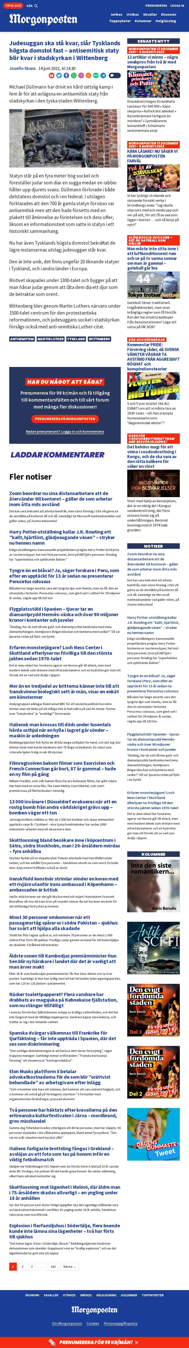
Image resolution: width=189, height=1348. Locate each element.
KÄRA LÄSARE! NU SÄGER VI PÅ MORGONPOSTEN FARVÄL (152, 156)
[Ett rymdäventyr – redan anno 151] (153, 973)
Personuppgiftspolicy (120, 1323)
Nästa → (69, 1266)
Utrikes (69, 1295)
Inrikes (86, 1295)
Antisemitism (22, 339)
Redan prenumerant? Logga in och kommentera (65, 431)
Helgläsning (106, 1295)
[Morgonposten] (51, 20)
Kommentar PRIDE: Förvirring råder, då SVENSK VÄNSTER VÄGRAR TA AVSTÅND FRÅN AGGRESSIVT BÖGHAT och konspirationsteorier (153, 357)
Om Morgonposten (67, 1323)
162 (53, 1266)
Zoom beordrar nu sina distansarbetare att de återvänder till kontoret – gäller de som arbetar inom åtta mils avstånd (152, 564)
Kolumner (129, 1295)
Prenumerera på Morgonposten (65, 418)
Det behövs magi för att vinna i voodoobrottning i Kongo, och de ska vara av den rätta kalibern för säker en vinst (152, 456)
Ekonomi (32, 1295)
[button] (32, 6)
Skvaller (51, 1295)
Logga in (177, 5)
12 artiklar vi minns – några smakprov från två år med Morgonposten (152, 61)
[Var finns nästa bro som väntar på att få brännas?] (153, 911)
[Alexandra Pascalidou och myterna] (153, 1159)
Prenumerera (156, 5)
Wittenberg (99, 339)
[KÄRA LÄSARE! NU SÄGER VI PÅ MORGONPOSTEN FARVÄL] (153, 190)
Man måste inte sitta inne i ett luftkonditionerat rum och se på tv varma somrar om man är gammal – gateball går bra (152, 258)
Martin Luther (51, 339)
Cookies (93, 1323)
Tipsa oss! (13, 5)
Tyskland (76, 339)
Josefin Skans (22, 68)
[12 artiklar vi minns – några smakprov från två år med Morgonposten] (153, 96)
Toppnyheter (153, 1295)
